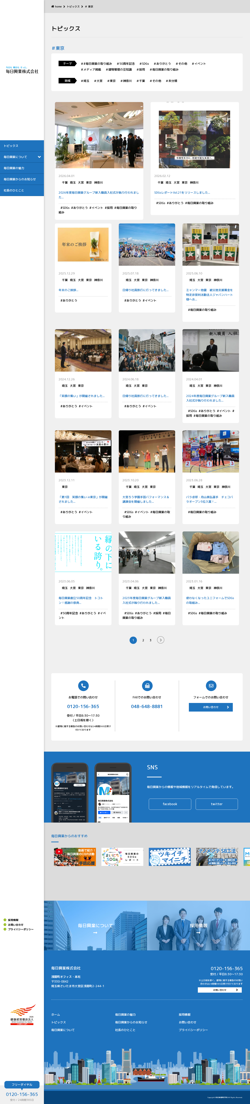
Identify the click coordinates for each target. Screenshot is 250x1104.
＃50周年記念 (125, 64)
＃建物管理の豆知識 (118, 69)
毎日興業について (63, 1030)
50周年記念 (70, 613)
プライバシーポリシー (21, 929)
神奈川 (98, 182)
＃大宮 (98, 81)
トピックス (11, 146)
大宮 (81, 182)
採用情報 (13, 920)
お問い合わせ (15, 924)
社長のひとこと (14, 190)
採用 (110, 208)
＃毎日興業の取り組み (164, 69)
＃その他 (181, 64)
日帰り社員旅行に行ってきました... (145, 290)
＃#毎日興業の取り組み (96, 64)
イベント (97, 208)
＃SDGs (144, 64)
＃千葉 (140, 81)
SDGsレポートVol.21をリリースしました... (182, 193)
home (58, 6)
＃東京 (111, 81)
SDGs (66, 208)
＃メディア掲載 (91, 69)
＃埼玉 (85, 81)
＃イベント (198, 64)
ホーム (55, 1015)
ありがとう (80, 208)
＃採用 (140, 69)
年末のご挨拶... (68, 290)
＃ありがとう (162, 64)
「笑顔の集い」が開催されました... (82, 396)
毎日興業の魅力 (14, 168)
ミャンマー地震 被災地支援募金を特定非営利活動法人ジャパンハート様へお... (209, 294)
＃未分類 (171, 81)
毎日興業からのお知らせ (20, 179)
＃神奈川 (126, 81)
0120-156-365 (22, 1094)
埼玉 (73, 182)
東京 (89, 182)
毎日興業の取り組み (200, 203)
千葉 (65, 182)
